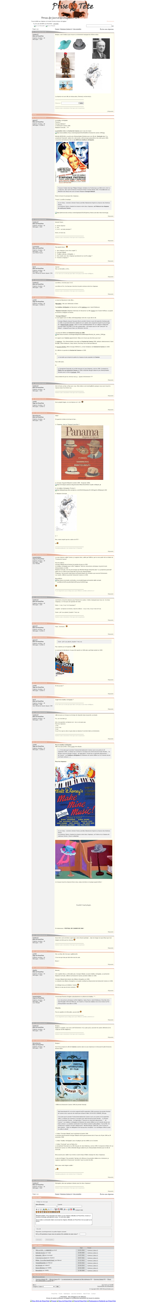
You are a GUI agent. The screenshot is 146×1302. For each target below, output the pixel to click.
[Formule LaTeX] (56, 1209)
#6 (33, 280)
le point (72, 746)
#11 (33, 554)
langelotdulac (37, 557)
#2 (33, 117)
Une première (77, 29)
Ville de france (53, 1279)
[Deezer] (67, 1209)
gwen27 (35, 120)
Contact (93, 1293)
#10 (34, 413)
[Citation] (51, 1209)
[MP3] (69, 1209)
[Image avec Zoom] (48, 1209)
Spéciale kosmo (40, 1252)
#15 (34, 683)
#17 (34, 712)
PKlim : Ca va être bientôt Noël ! (45, 1260)
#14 (34, 637)
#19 (34, 935)
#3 (33, 219)
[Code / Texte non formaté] (53, 1209)
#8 (33, 383)
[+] (112, 26)
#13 (34, 623)
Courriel (60, 1204)
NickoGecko (37, 415)
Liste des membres (76, 1293)
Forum (57, 29)
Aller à (34, 1285)
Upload (78, 1210)
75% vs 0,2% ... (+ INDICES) (44, 1250)
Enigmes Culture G (66, 29)
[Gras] (37, 1209)
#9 (33, 399)
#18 (34, 742)
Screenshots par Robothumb (105, 1286)
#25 (34, 1180)
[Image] (46, 1209)
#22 (34, 993)
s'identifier (56, 23)
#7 (33, 297)
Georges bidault (40, 1279)
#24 (34, 1040)
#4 (33, 244)
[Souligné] (41, 1209)
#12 (34, 597)
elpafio (35, 970)
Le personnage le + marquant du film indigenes (76, 1279)
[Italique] (39, 1209)
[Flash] (64, 1209)
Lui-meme (36, 246)
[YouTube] (71, 1209)
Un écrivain (39, 1265)
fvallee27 (36, 34)
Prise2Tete (54, 1293)
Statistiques (67, 1293)
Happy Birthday (40, 1268)
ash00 (35, 300)
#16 (34, 697)
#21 (34, 967)
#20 (34, 951)
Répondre (110, 111)
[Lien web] (44, 1209)
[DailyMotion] (74, 1209)
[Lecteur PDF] (59, 1209)
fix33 (34, 267)
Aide (82, 1210)
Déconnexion (110, 21)
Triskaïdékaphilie (41, 1263)
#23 (34, 1023)
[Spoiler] (61, 1209)
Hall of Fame (86, 1293)
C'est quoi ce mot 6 (41, 1258)
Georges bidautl (99, 1279)
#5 (33, 264)
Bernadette (39, 1270)
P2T (103, 1285)
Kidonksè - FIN (40, 1255)
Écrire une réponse (106, 29)
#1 (33, 32)
